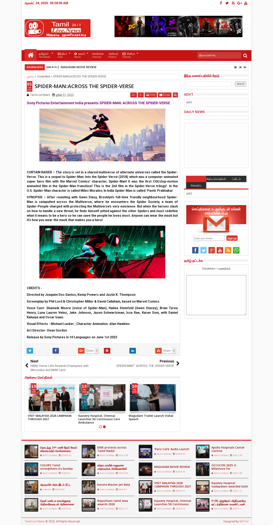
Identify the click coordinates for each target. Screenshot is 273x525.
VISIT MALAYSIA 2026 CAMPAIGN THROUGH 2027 (50, 417)
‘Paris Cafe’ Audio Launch (171, 449)
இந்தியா (62, 55)
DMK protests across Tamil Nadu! (111, 449)
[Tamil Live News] (31, 54)
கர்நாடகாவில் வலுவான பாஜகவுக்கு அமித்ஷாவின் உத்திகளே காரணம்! (112, 468)
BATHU (243, 521)
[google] (239, 3)
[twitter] (227, 3)
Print (152, 94)
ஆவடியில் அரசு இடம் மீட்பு (55, 484)
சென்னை (98, 55)
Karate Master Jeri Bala (113, 484)
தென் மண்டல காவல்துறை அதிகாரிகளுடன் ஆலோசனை (57, 502)
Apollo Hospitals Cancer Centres (228, 449)
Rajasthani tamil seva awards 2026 (112, 502)
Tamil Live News (35, 521)
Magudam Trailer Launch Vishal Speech (151, 417)
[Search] (245, 55)
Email (166, 94)
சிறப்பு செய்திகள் (216, 179)
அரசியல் (113, 55)
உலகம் (79, 55)
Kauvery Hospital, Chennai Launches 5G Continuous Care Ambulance (99, 419)
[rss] (233, 3)
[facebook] (221, 3)
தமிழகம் (44, 55)
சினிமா (129, 55)
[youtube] (245, 3)
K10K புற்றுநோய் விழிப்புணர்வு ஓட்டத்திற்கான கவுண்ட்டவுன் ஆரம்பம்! (228, 504)
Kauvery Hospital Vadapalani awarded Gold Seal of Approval (229, 486)
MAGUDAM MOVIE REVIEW (78, 67)
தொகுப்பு (196, 185)
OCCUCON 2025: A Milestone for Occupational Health (225, 468)
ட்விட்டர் (236, 179)
